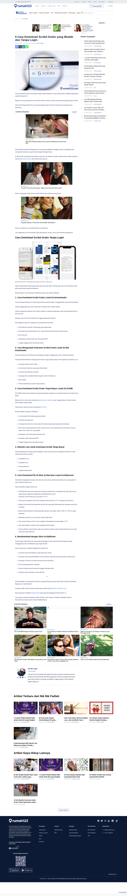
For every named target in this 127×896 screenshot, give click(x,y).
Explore (90, 1)
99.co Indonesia (91, 830)
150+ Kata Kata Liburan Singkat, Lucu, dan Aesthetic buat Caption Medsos (76, 719)
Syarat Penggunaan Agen (75, 835)
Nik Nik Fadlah (39, 43)
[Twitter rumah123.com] (102, 821)
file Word (43, 407)
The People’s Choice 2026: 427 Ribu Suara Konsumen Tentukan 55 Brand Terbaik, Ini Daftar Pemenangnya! (95, 109)
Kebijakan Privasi (73, 830)
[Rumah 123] (23, 5)
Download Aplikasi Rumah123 (23, 1)
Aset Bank (83, 1)
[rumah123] (18, 821)
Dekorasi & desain (44, 13)
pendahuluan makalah (45, 400)
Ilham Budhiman (98, 46)
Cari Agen (76, 1)
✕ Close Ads (122, 892)
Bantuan (111, 1)
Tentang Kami (42, 830)
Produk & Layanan (43, 832)
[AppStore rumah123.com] (14, 870)
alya (95, 87)
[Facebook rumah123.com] (98, 821)
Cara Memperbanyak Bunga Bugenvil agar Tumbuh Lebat (93, 100)
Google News (35, 593)
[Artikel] (21, 12)
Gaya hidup (80, 13)
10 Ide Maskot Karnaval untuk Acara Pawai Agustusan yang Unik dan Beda (95, 92)
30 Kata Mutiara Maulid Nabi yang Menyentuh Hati (94, 67)
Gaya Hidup (25, 18)
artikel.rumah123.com (59, 588)
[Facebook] (16, 46)
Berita (95, 1)
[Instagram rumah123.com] (105, 821)
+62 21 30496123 (108, 832)
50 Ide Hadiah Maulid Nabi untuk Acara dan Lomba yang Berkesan (94, 42)
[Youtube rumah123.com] (109, 821)
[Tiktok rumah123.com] (116, 820)
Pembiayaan (71, 13)
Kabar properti (33, 13)
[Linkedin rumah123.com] (112, 820)
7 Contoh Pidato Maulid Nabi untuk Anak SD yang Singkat (95, 59)
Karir (40, 838)
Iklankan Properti (58, 830)
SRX (89, 835)
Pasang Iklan (97, 6)
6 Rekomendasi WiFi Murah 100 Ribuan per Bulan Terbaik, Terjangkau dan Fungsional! (25, 744)
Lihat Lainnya (63, 810)
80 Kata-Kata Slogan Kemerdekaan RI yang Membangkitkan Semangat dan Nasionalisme (95, 117)
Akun (111, 6)
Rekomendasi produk (61, 13)
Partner (40, 835)
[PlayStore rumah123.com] (26, 870)
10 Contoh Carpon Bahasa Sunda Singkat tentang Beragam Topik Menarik (99, 719)
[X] (20, 46)
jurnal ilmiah (27, 159)
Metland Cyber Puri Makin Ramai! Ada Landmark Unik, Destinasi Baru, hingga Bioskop (94, 51)
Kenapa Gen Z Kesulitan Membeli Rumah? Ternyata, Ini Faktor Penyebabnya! (94, 76)
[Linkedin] (23, 46)
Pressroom (41, 841)
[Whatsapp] (26, 46)
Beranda (17, 18)
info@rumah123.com (109, 830)
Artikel (20, 18)
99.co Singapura (92, 832)
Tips (52, 13)
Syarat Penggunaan (73, 832)
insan (95, 96)
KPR (55, 832)
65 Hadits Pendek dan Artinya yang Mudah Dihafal (95, 84)
